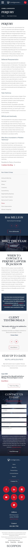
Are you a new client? (6, 423)
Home (14, 464)
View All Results (14, 231)
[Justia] (22, 489)
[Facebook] (6, 489)
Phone (3, 414)
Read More (14, 347)
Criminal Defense (14, 473)
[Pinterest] (22, 497)
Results (14, 476)
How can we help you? (7, 428)
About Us (14, 467)
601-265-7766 (14, 526)
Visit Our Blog (14, 385)
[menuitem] (14, 178)
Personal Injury (13, 470)
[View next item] (16, 226)
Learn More (14, 245)
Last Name (4, 410)
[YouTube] (6, 497)
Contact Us (14, 481)
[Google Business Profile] (14, 505)
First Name (4, 405)
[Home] (14, 2)
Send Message (14, 451)
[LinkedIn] (14, 489)
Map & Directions (14, 519)
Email (3, 419)
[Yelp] (14, 497)
